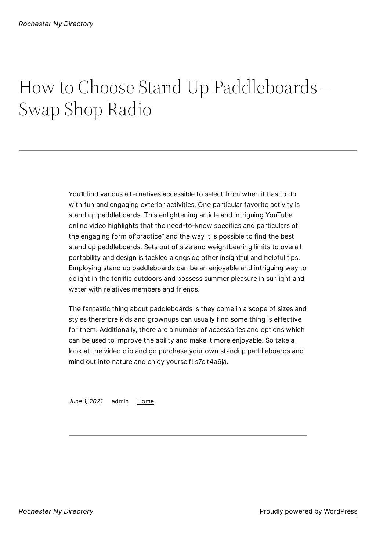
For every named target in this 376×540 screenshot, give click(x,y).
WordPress (340, 511)
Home (145, 401)
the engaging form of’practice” (116, 236)
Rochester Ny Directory (56, 24)
